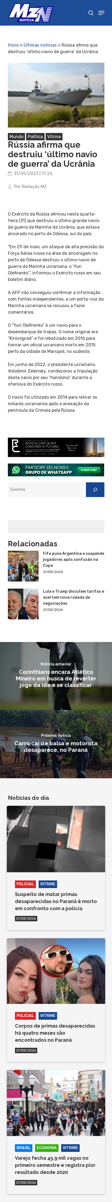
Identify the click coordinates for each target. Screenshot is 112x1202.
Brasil (24, 1148)
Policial (25, 884)
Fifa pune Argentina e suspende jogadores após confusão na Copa (73, 559)
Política (35, 136)
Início (13, 45)
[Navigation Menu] (101, 13)
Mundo (16, 136)
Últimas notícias (40, 45)
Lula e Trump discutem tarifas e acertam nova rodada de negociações (73, 597)
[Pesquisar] (95, 489)
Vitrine (54, 136)
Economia (47, 1148)
